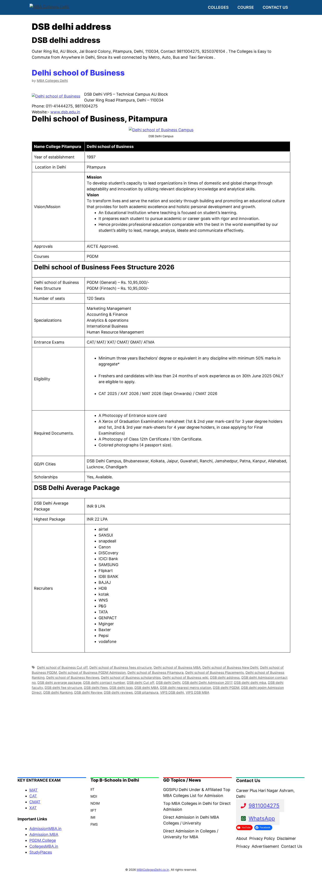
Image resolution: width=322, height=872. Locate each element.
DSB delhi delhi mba (250, 683)
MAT (33, 790)
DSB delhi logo (121, 688)
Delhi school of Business (78, 72)
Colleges (218, 7)
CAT (33, 796)
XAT (33, 807)
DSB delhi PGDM (226, 688)
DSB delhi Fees (96, 688)
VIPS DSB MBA (197, 692)
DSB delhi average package (59, 683)
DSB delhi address (225, 677)
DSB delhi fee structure (63, 688)
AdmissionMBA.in (45, 828)
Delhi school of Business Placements (214, 672)
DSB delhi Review (88, 692)
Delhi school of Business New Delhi (230, 667)
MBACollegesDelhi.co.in (153, 869)
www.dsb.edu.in (65, 112)
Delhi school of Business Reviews (72, 677)
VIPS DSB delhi (172, 692)
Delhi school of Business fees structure (120, 667)
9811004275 (264, 805)
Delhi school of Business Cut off (62, 667)
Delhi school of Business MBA (177, 667)
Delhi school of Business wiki (185, 677)
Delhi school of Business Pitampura (155, 672)
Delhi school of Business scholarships (131, 677)
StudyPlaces (40, 852)
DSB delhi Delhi (168, 683)
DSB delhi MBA (146, 688)
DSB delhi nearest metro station (185, 688)
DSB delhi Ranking (58, 692)
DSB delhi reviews (118, 692)
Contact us (275, 7)
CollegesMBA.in (43, 846)
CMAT (35, 802)
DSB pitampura (146, 692)
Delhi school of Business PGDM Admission (92, 672)
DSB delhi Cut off (140, 683)
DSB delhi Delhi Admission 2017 (207, 683)
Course (245, 7)
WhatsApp (262, 818)
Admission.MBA (43, 834)
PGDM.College (42, 840)
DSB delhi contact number (104, 683)
